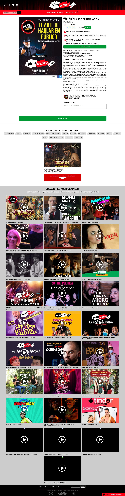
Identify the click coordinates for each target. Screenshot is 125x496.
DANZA (65, 133)
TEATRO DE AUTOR (56, 137)
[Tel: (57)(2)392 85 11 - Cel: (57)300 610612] (112, 494)
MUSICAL (117, 133)
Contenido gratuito (33, 192)
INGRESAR (118, 5)
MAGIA (109, 133)
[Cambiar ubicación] (78, 12)
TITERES (69, 137)
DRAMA (73, 133)
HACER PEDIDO (85, 46)
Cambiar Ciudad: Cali (70, 12)
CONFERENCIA (38, 133)
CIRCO (18, 133)
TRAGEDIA (78, 137)
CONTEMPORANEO (53, 133)
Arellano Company (75, 487)
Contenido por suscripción (69, 192)
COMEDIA (27, 133)
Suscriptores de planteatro (89, 192)
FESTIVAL (91, 133)
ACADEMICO (9, 133)
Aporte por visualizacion (50, 192)
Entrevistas (82, 133)
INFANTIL (101, 133)
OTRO (44, 137)
